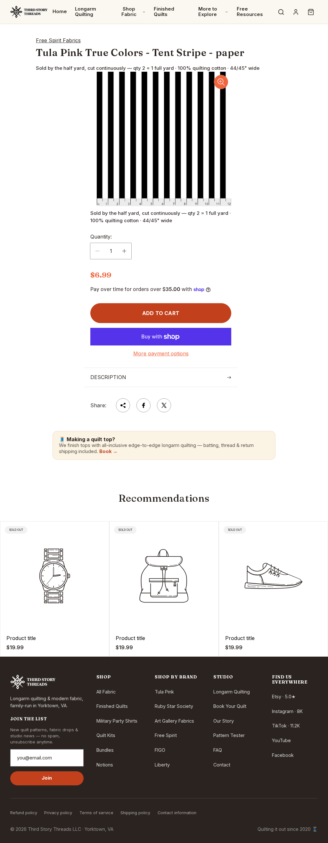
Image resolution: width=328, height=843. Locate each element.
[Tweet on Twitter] (164, 405)
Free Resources (250, 11)
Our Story (223, 721)
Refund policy (23, 812)
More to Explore (207, 11)
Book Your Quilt (229, 706)
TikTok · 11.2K (286, 725)
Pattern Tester (229, 735)
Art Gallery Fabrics (174, 721)
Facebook (283, 755)
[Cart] (311, 12)
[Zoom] (221, 82)
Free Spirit (166, 735)
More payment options (161, 353)
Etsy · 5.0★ (284, 696)
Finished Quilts (164, 11)
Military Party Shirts (116, 721)
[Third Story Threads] (28, 12)
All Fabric (106, 691)
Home (60, 11)
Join (47, 778)
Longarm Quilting (85, 11)
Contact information (177, 812)
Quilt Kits (105, 735)
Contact (221, 764)
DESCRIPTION (108, 377)
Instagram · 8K (287, 711)
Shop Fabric (128, 11)
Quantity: (101, 236)
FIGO (160, 750)
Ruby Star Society (174, 706)
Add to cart (160, 313)
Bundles (105, 750)
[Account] (296, 12)
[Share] (123, 405)
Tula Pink (164, 691)
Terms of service (96, 812)
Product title (21, 638)
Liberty (162, 764)
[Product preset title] (54, 576)
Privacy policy (58, 812)
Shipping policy (135, 812)
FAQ (217, 750)
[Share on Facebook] (143, 405)
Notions (104, 764)
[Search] (281, 12)
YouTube (281, 740)
